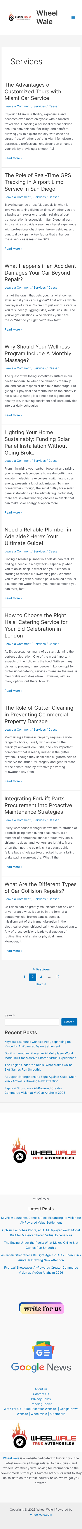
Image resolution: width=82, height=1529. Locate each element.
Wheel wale (11, 1458)
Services (39, 106)
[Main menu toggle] (73, 17)
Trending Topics (41, 1404)
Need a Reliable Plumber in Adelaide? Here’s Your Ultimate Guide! (38, 536)
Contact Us (41, 1394)
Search (10, 1015)
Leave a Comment (18, 106)
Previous (41, 969)
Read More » (13, 158)
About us (41, 1389)
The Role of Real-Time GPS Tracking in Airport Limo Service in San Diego (38, 182)
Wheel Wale (47, 17)
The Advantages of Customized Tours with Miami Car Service (33, 91)
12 (57, 977)
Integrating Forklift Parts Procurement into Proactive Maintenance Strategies (38, 805)
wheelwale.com (41, 1514)
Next (41, 984)
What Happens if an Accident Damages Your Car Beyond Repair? (40, 273)
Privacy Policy (41, 1399)
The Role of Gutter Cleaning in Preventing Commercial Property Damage (39, 714)
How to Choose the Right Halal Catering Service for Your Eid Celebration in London (36, 625)
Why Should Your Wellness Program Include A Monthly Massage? (38, 353)
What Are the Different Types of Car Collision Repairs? (41, 887)
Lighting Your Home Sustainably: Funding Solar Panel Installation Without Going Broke (37, 442)
